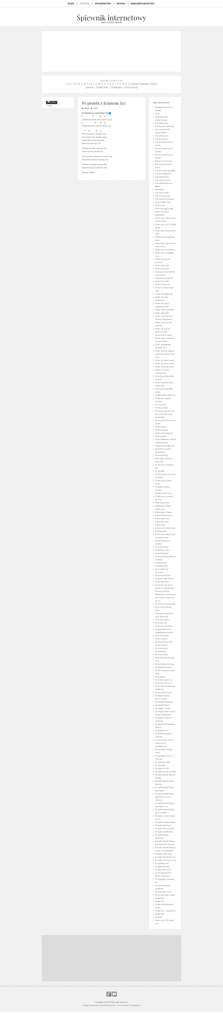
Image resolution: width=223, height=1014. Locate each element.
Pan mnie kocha (162, 177)
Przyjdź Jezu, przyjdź (164, 828)
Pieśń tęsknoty (161, 455)
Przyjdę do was (162, 768)
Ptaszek (158, 917)
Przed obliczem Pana (164, 664)
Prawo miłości (161, 638)
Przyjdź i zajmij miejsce (165, 822)
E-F (78, 83)
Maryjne (144, 83)
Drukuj (86, 108)
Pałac (157, 113)
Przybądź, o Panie (163, 708)
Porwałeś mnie (161, 547)
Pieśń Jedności (161, 430)
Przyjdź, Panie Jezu (163, 854)
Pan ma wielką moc (163, 173)
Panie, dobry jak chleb (164, 310)
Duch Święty (131, 87)
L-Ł (95, 83)
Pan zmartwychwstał (164, 199)
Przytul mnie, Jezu (163, 892)
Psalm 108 (159, 898)
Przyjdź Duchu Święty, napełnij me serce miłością (165, 796)
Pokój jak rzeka (162, 521)
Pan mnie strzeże (163, 180)
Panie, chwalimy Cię (163, 294)
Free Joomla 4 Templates (128, 1005)
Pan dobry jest (161, 136)
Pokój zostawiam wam (165, 528)
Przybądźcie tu (161, 730)
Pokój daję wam (162, 518)
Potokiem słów (161, 566)
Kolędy (134, 83)
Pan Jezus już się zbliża (165, 170)
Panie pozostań (162, 268)
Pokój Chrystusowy (163, 515)
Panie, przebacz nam (164, 360)
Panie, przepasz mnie (164, 363)
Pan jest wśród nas (163, 161)
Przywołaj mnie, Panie (165, 895)
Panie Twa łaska (162, 281)
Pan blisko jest (161, 123)
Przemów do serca (163, 683)
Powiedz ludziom (162, 575)
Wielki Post (102, 87)
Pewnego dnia (161, 408)
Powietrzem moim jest (165, 604)
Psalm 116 (159, 901)
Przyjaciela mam (162, 762)
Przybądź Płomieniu (164, 702)
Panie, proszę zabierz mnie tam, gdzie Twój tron (164, 354)
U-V (119, 83)
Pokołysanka (160, 531)
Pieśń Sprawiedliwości (165, 446)
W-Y (125, 83)
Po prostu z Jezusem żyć (104, 103)
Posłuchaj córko (162, 550)
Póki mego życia (162, 502)
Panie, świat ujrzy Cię (164, 366)
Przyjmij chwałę (162, 866)
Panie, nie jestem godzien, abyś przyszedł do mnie (163, 331)
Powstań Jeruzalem (163, 626)
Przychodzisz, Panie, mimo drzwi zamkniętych (164, 743)
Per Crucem (160, 404)
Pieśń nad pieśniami (163, 433)
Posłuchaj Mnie (162, 553)
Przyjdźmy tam (162, 863)
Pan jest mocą (161, 139)
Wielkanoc (116, 87)
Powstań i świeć (162, 620)
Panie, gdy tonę (162, 313)
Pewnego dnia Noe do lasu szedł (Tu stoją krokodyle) (165, 414)
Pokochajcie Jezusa (163, 512)
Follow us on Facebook (108, 994)
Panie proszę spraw (164, 278)
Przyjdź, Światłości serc (165, 857)
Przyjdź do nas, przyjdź (165, 771)
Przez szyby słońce (163, 692)
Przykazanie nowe (163, 869)
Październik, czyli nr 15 (165, 395)
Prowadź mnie (161, 654)
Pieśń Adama (160, 427)
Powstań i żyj (161, 623)
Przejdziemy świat (163, 667)
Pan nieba (159, 189)
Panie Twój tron (162, 284)
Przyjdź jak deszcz (163, 825)
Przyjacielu (160, 765)
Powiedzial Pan (162, 581)
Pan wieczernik (162, 192)
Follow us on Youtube (114, 994)
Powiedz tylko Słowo (164, 578)
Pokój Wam (160, 525)
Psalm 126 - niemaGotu (165, 911)
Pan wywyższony (162, 196)
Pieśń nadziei (161, 436)
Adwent (89, 87)
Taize (153, 83)
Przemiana (160, 676)
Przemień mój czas (163, 680)
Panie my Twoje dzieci (165, 249)
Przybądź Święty (162, 705)
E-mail (95, 108)
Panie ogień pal (162, 265)
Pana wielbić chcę (163, 202)
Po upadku (159, 471)
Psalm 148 (159, 914)
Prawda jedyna (161, 635)
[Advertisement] (111, 51)
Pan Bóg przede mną (164, 126)
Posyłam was (161, 563)
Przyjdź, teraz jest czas (165, 860)
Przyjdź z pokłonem (164, 832)
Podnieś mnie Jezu (163, 493)
